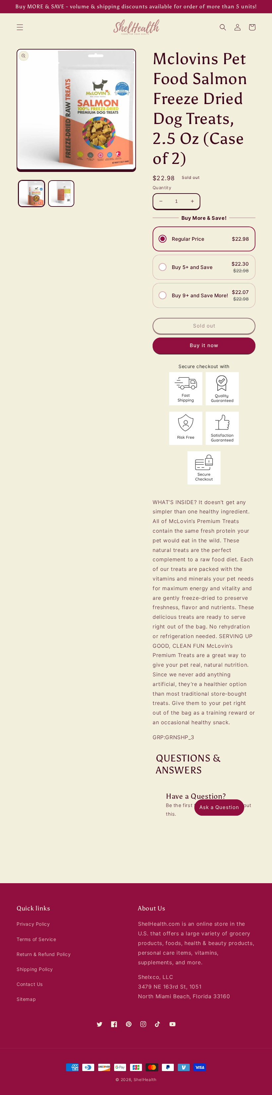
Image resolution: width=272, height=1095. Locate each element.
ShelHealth (145, 1079)
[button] (20, 27)
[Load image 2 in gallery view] (61, 193)
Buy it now (204, 345)
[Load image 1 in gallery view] (31, 193)
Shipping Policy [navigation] (35, 969)
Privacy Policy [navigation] (33, 924)
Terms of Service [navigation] (36, 939)
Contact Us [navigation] (30, 984)
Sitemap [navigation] (26, 999)
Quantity (162, 187)
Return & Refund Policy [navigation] (44, 954)
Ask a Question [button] (219, 807)
